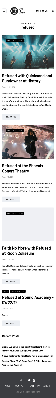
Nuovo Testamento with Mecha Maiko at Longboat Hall (27, 355)
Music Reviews (17, 291)
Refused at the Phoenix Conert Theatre (22, 168)
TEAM (31, 385)
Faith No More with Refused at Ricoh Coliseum (26, 250)
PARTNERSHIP (44, 385)
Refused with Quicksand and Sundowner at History (27, 78)
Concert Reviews (15, 40)
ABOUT (8, 385)
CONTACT (20, 385)
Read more (11, 117)
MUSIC (5, 291)
